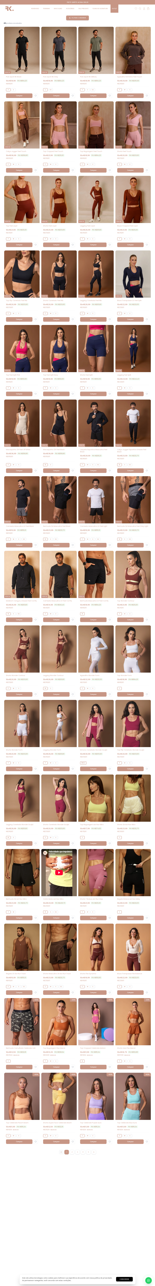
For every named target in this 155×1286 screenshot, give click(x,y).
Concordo (124, 1279)
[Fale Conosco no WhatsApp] (148, 1280)
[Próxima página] (94, 1152)
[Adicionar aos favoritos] (35, 95)
